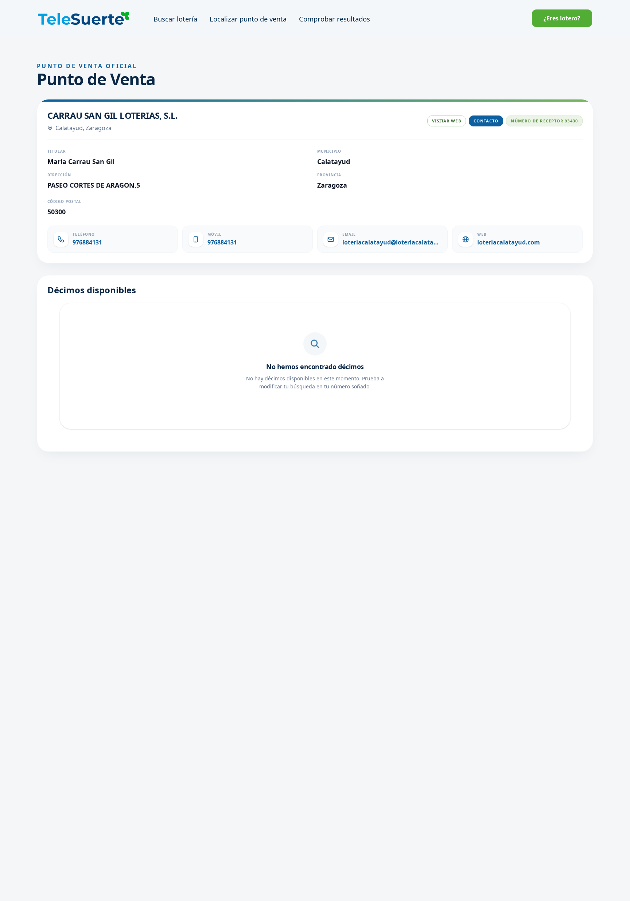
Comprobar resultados (334, 18)
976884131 (87, 242)
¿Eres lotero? (562, 18)
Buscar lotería (175, 18)
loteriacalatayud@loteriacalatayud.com (392, 242)
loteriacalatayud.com (508, 242)
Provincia (329, 174)
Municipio (329, 151)
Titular (56, 151)
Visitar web (446, 121)
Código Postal (64, 201)
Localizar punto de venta (248, 18)
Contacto (486, 121)
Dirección (59, 174)
